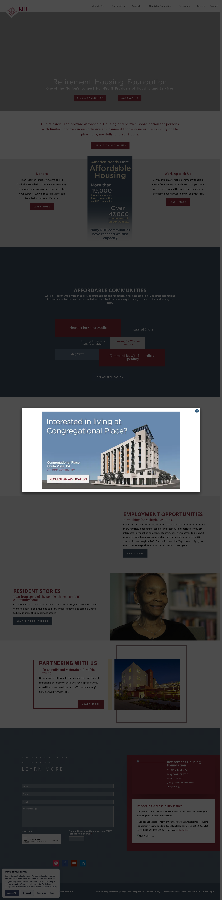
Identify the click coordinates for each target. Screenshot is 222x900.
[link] (111, 487)
